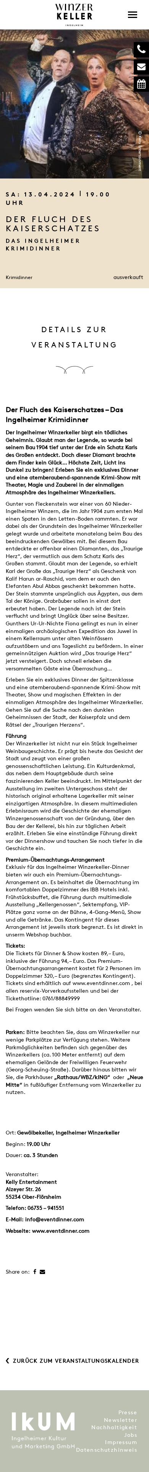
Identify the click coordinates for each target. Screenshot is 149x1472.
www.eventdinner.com (60, 1230)
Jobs (130, 1434)
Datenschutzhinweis (106, 1449)
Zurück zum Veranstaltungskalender (76, 1360)
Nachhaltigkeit (114, 1427)
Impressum (121, 1442)
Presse (127, 1412)
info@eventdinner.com (54, 1219)
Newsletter (120, 1420)
